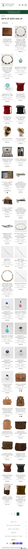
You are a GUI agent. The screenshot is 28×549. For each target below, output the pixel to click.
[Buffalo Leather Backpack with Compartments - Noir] (21, 416)
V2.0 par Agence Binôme (20, 547)
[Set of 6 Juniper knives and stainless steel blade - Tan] (5, 192)
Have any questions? (14, 525)
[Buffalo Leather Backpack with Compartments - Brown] (19, 416)
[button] (24, 548)
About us (14, 521)
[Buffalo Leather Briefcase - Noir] (21, 390)
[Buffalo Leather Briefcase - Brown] (19, 390)
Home (2, 15)
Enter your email (13, 529)
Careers (13, 532)
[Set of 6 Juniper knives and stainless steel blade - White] (9, 192)
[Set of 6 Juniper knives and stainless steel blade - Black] (7, 192)
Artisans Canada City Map (13, 536)
